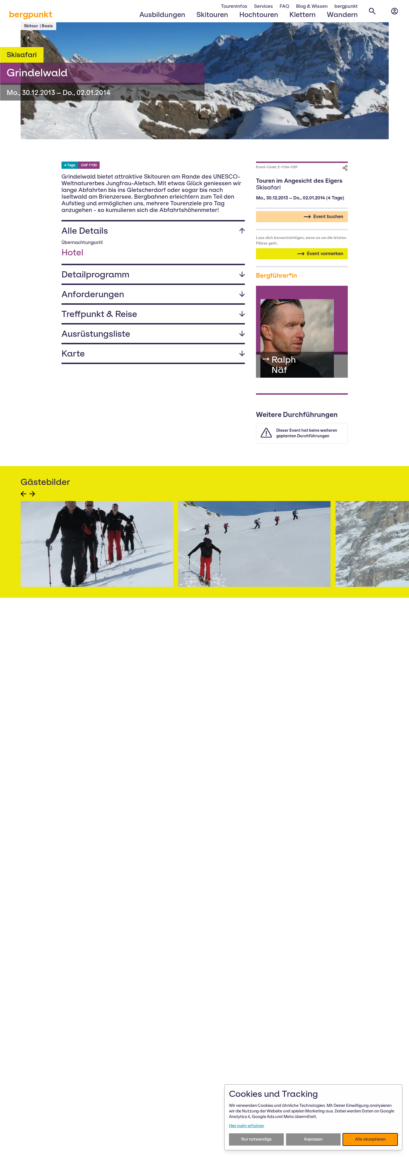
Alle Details (84, 231)
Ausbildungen (162, 14)
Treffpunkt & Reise (99, 314)
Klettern (302, 14)
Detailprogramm (95, 274)
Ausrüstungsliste (95, 334)
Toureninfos (234, 6)
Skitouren (212, 14)
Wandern (342, 14)
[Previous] (23, 494)
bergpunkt (30, 14)
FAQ (284, 6)
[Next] (32, 494)
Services (263, 6)
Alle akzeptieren (370, 1139)
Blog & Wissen (312, 6)
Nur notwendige (256, 1139)
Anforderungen (92, 294)
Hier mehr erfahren (246, 1126)
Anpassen (313, 1139)
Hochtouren (258, 14)
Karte (73, 353)
